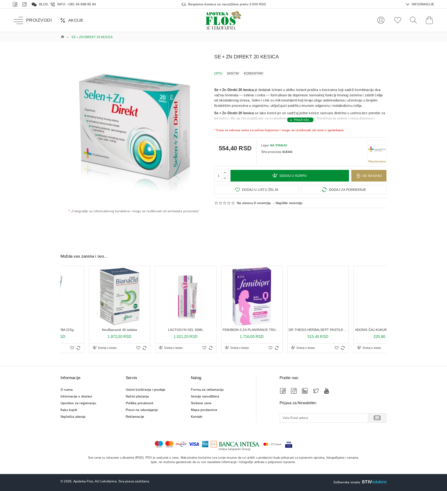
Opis (218, 73)
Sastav (233, 73)
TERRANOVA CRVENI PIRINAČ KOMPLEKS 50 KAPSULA (289, 330)
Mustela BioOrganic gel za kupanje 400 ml (223, 330)
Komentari (253, 73)
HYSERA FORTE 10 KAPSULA (356, 330)
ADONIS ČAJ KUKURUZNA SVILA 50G (157, 330)
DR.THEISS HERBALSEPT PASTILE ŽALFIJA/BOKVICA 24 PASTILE (91, 330)
